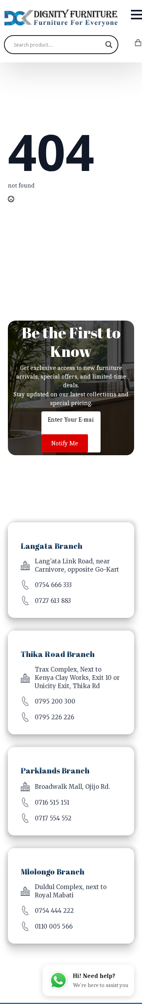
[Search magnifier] (108, 44)
